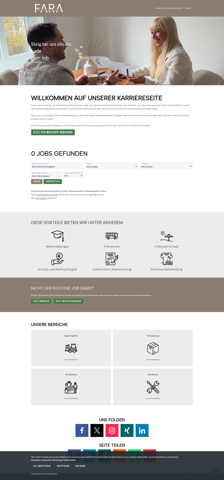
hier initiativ (41, 198)
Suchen (36, 181)
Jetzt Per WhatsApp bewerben (53, 132)
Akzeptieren (63, 466)
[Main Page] (49, 8)
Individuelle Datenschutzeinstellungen (44, 474)
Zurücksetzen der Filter (47, 194)
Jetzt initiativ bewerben (68, 301)
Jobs (187, 8)
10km (66, 176)
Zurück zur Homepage (169, 8)
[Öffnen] (136, 166)
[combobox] (57, 166)
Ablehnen (80, 466)
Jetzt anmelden (41, 301)
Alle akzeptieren (42, 466)
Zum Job (40, 58)
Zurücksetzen (53, 181)
